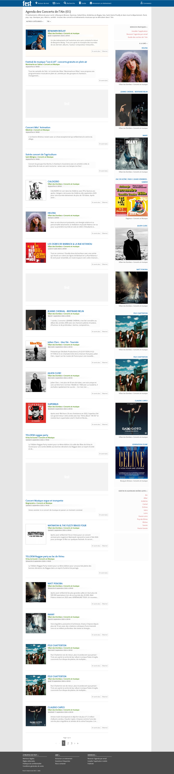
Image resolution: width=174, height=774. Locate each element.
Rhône (145, 522)
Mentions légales (28, 759)
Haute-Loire (143, 516)
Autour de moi (43, 3)
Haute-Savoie (142, 528)
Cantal (145, 504)
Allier (146, 498)
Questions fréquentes (62, 761)
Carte (58, 3)
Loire (146, 513)
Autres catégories (34, 21)
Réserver (105, 51)
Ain (146, 495)
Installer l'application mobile (97, 761)
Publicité (91, 764)
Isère (146, 510)
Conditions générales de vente (33, 766)
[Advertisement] (67, 104)
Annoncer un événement (102, 3)
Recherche (71, 3)
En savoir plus (96, 51)
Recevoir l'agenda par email (137, 34)
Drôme (145, 507)
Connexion (147, 3)
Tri (49, 21)
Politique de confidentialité (32, 764)
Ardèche (144, 501)
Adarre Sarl (30, 771)
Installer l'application (140, 31)
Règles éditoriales (29, 761)
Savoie (145, 525)
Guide (83, 3)
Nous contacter (60, 764)
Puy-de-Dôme (142, 519)
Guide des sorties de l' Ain (138, 37)
